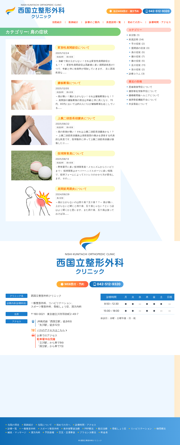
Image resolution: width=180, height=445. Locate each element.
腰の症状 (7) (138, 56)
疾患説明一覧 (113, 22)
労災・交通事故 (67, 432)
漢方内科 (35, 432)
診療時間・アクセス (160, 22)
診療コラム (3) (137, 73)
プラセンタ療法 (88, 432)
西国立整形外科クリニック (91, 440)
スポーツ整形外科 (49, 428)
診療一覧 (12, 428)
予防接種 (49, 432)
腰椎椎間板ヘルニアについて (144, 95)
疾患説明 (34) (136, 39)
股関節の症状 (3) (140, 48)
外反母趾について (138, 103)
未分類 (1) (134, 35)
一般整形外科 (29, 428)
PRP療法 (89, 428)
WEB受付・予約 (74, 284)
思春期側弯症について (140, 86)
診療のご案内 (92, 22)
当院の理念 (13, 425)
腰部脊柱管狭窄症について (143, 91)
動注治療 (103, 428)
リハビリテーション (141, 428)
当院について (45, 425)
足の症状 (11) (138, 65)
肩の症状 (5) (138, 52)
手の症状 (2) (138, 43)
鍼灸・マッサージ (17, 432)
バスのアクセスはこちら (51, 330)
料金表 (104, 432)
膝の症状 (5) (138, 60)
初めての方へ (135, 22)
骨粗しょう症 (119, 428)
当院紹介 (57, 22)
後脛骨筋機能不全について (143, 99)
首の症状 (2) (138, 69)
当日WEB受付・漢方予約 (126, 11)
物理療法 (161, 428)
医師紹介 (73, 22)
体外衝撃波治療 (71, 428)
